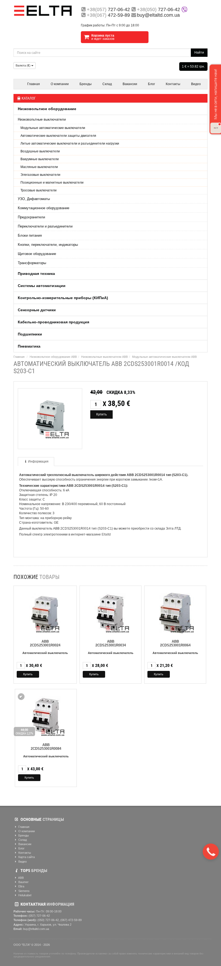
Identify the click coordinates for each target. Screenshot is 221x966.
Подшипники (30, 334)
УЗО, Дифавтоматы (34, 199)
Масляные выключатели (39, 167)
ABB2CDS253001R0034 (110, 643)
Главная (33, 84)
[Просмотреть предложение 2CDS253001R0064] (175, 611)
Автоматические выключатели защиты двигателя (58, 136)
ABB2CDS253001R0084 (46, 747)
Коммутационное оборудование (43, 208)
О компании (60, 84)
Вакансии (130, 84)
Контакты (173, 84)
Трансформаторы (32, 263)
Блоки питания (30, 235)
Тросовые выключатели (38, 190)
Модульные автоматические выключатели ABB (164, 356)
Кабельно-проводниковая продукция (53, 322)
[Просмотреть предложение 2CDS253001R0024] (45, 611)
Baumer (23, 882)
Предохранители (31, 217)
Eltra (21, 886)
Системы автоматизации (41, 286)
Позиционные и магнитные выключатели (52, 182)
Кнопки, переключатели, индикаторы (48, 245)
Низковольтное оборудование (47, 109)
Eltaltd (106, 534)
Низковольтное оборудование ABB (53, 356)
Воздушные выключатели (40, 151)
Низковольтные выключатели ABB (104, 356)
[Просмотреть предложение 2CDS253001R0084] (46, 715)
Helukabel (24, 895)
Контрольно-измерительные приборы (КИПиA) (63, 298)
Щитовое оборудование (37, 254)
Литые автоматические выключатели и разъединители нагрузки (69, 143)
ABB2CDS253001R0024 (45, 643)
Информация (38, 461)
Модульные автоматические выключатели (52, 128)
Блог (151, 84)
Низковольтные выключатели (42, 119)
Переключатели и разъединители (45, 226)
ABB (21, 877)
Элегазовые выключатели (40, 175)
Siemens (24, 890)
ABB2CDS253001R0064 (175, 643)
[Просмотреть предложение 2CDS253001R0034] (110, 611)
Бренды (86, 84)
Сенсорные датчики (37, 310)
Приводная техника (36, 273)
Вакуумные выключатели (39, 159)
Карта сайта (26, 857)
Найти (199, 52)
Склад (107, 84)
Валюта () (23, 65)
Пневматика (29, 346)
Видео (196, 84)
